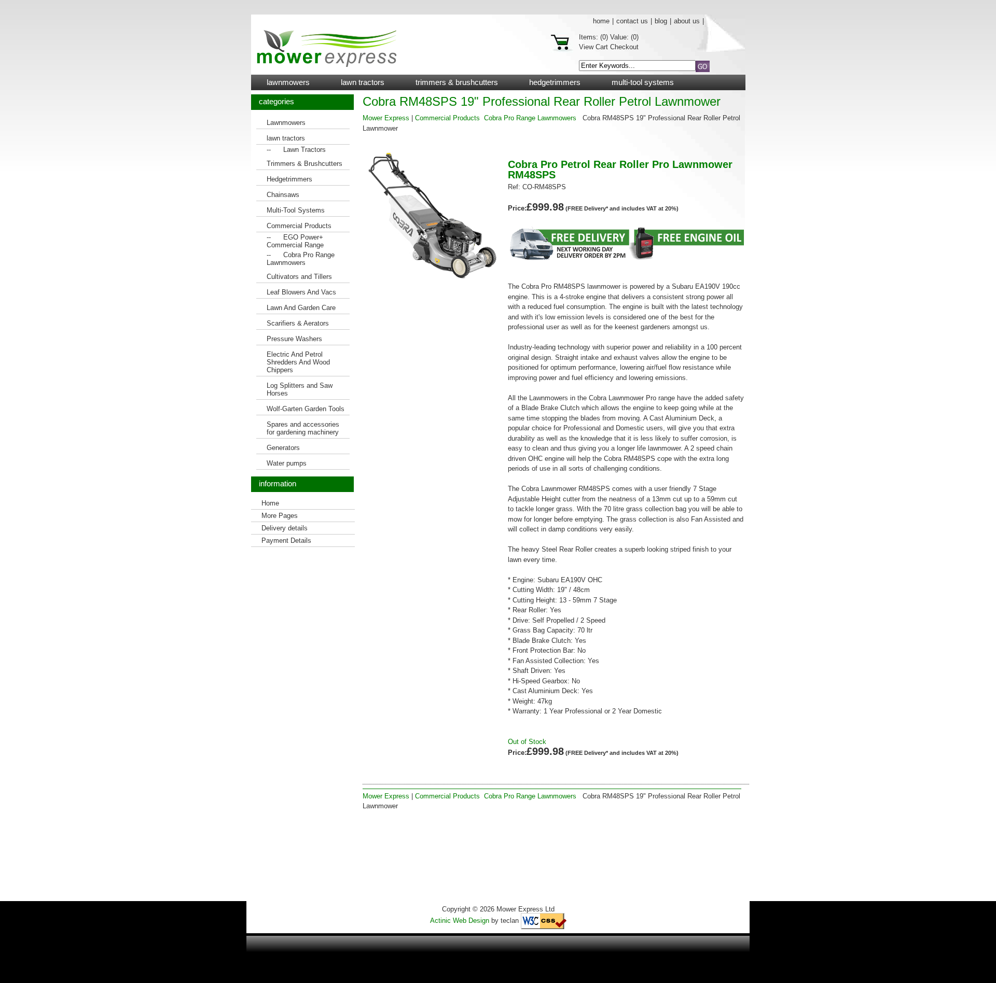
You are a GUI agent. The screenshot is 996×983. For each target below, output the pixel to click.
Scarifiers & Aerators (298, 323)
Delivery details (284, 528)
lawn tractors (362, 82)
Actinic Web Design (459, 920)
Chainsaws (283, 195)
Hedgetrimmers (554, 82)
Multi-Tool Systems (643, 82)
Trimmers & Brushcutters (457, 82)
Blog (661, 21)
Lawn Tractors (304, 149)
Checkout (624, 47)
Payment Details (286, 540)
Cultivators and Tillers (299, 276)
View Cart (593, 47)
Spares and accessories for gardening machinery (303, 428)
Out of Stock (527, 742)
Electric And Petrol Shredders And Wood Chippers (298, 362)
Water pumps (287, 463)
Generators (283, 448)
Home (601, 21)
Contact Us (632, 21)
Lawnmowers (288, 82)
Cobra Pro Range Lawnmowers (301, 258)
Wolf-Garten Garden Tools (305, 409)
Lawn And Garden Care (301, 308)
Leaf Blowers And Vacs (301, 292)
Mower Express (386, 118)
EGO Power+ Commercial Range (295, 241)
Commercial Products (299, 226)
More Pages (279, 515)
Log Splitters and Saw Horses (300, 389)
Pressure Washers (294, 339)
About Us (687, 21)
